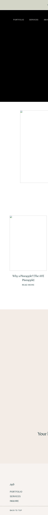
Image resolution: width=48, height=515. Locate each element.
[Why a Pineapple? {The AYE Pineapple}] (28, 243)
